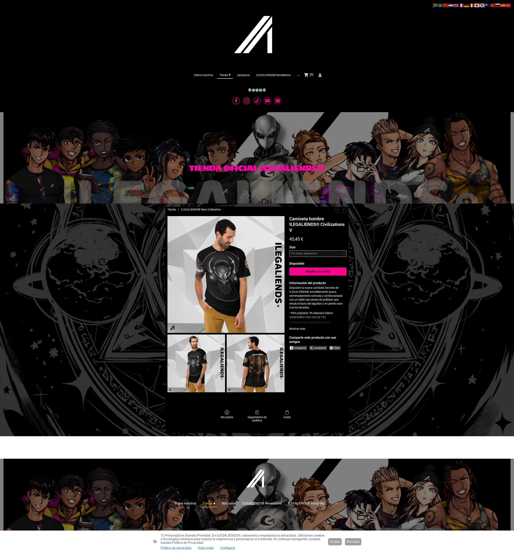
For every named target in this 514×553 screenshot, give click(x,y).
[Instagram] (246, 100)
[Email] (277, 100)
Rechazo (353, 541)
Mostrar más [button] (297, 328)
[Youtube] (267, 100)
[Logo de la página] (256, 35)
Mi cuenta (227, 417)
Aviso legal (206, 548)
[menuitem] (338, 210)
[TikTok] (257, 100)
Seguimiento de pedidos (257, 419)
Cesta (287, 417)
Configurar (227, 548)
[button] (435, 5)
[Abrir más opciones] (298, 75)
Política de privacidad (176, 548)
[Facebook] (236, 100)
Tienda (171, 209)
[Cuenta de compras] (320, 75)
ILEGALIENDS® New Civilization (201, 209)
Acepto (335, 541)
